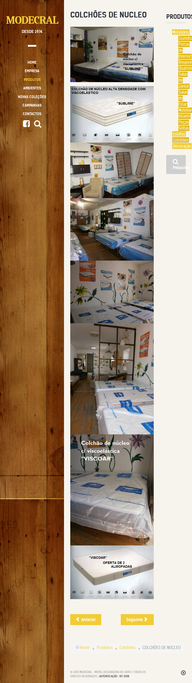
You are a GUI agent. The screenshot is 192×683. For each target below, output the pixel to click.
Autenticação (108, 676)
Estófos (179, 134)
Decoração (181, 146)
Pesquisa (179, 167)
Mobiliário (180, 32)
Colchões (180, 140)
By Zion (124, 676)
